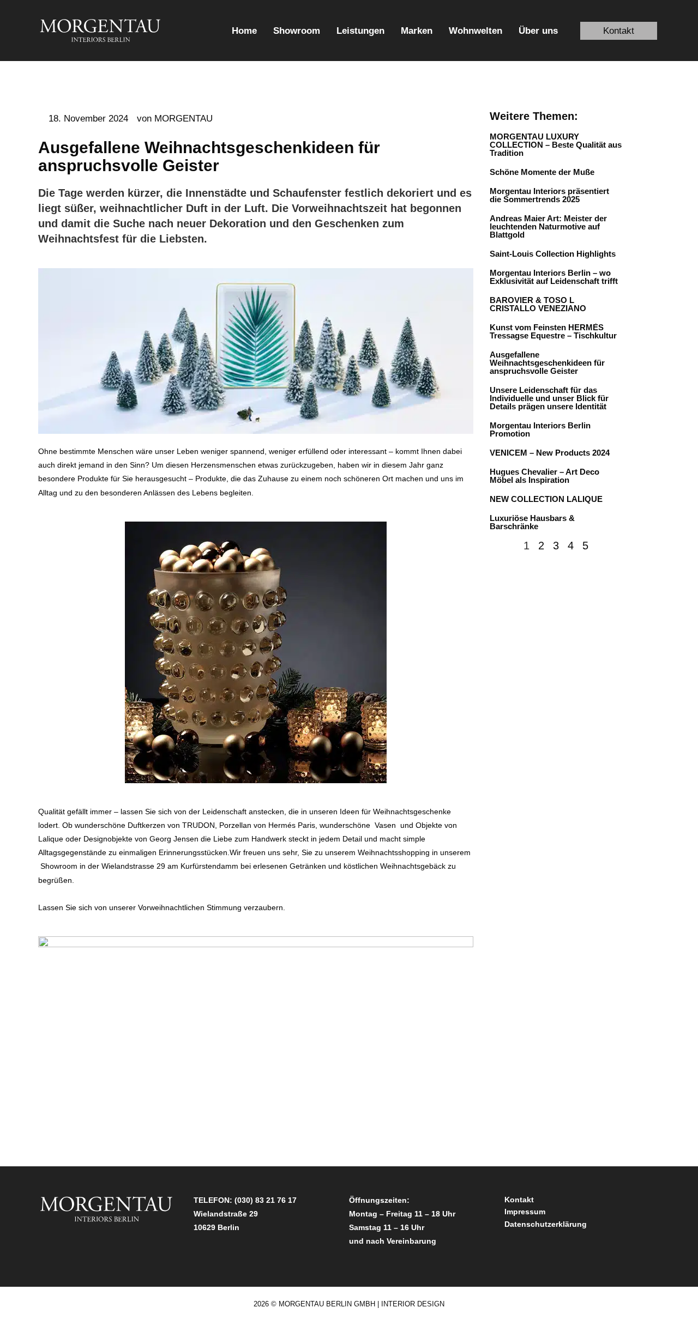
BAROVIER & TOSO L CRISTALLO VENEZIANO (538, 304)
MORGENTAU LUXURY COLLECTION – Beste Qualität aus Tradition (556, 145)
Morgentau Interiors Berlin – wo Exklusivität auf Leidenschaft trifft (554, 277)
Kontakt (519, 1199)
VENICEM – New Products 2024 (550, 452)
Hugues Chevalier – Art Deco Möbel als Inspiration (544, 476)
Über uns (538, 30)
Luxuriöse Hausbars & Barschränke (532, 522)
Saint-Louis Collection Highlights (553, 253)
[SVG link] (100, 30)
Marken (416, 30)
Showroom (296, 30)
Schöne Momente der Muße (542, 172)
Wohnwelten (475, 30)
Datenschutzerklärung (545, 1224)
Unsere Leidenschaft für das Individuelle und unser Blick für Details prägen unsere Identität (549, 398)
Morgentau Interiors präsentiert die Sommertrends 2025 (549, 195)
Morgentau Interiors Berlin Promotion (540, 429)
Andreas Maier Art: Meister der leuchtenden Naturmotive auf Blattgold (548, 226)
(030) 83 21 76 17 (265, 1200)
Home (244, 30)
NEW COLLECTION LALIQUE (547, 499)
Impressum (524, 1211)
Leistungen (360, 30)
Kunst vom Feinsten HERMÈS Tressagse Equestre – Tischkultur (553, 331)
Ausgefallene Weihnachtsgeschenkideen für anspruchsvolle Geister (547, 363)
